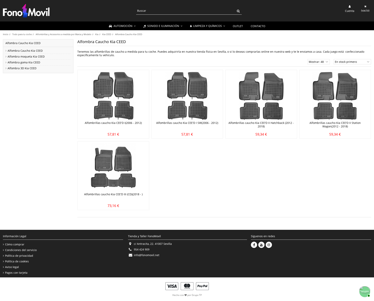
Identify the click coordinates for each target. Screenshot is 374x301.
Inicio (5, 34)
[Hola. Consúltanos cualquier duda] (364, 291)
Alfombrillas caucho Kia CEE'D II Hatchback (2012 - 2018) (261, 124)
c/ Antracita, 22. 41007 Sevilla (153, 244)
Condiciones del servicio (21, 250)
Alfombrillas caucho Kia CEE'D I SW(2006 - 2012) (187, 123)
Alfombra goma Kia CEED (24, 62)
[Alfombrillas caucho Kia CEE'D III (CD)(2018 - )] (113, 167)
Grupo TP (197, 295)
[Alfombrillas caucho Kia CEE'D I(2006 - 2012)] (113, 96)
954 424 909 (141, 249)
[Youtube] (261, 245)
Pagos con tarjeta (16, 272)
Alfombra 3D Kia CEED (22, 68)
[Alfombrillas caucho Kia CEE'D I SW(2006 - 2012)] (187, 96)
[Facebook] (254, 245)
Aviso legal (12, 267)
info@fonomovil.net (146, 255)
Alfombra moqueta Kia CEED (26, 56)
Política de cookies (17, 261)
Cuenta (349, 10)
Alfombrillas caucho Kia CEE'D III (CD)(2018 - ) (113, 194)
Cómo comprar (14, 244)
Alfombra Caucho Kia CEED (25, 50)
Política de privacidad (19, 255)
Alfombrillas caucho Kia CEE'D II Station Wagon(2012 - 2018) (335, 124)
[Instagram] (269, 245)
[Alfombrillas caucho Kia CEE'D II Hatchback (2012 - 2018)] (261, 96)
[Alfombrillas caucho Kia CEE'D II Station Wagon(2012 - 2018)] (335, 96)
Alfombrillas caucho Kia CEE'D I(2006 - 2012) (113, 123)
